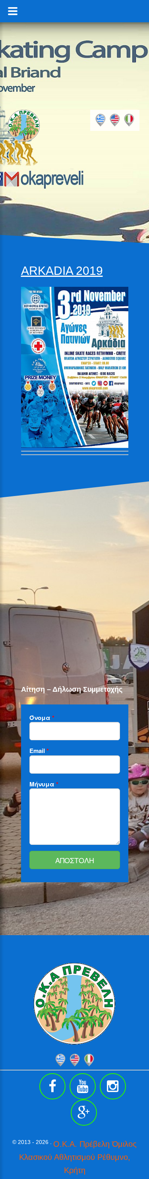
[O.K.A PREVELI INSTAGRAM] (113, 1086)
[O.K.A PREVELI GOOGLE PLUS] (84, 1112)
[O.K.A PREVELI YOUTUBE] (83, 1086)
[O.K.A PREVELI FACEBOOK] (52, 1086)
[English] (114, 120)
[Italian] (129, 120)
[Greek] (100, 120)
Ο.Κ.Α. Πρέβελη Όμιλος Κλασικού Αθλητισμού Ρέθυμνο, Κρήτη (78, 1157)
